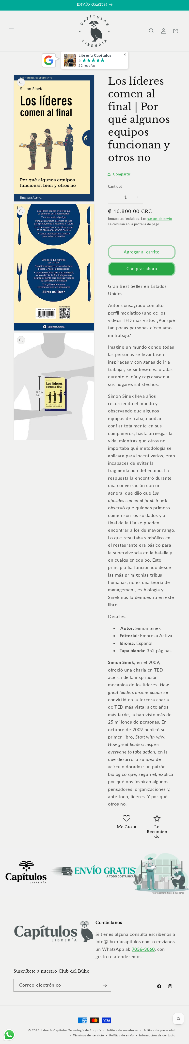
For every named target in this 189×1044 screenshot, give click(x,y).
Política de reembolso (122, 1030)
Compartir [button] (121, 174)
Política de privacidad (159, 1030)
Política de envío (121, 1035)
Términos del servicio (88, 1035)
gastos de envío (159, 219)
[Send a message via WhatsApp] (9, 1035)
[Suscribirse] (105, 985)
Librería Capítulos (54, 1030)
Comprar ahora (141, 268)
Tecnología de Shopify (84, 1030)
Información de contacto (157, 1035)
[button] (11, 31)
